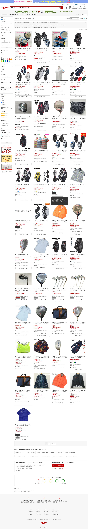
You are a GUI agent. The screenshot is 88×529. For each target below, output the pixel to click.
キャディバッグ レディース (70, 452)
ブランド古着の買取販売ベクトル (58, 333)
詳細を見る (54, 27)
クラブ (29, 491)
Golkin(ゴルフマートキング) (76, 266)
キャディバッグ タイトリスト (71, 456)
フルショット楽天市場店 (21, 160)
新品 (2, 52)
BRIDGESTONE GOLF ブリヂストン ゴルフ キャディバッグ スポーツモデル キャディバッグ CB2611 (78, 256)
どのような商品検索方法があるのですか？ (24, 466)
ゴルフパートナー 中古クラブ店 (58, 127)
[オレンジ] (11, 59)
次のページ (53, 443)
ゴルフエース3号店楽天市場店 (22, 299)
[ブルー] (5, 61)
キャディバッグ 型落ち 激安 (42, 452)
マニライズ (18, 368)
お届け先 (2, 96)
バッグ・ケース (31, 489)
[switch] (11, 108)
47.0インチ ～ (3, 91)
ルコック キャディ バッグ (20, 456)
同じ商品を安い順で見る (41, 62)
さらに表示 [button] (3, 35)
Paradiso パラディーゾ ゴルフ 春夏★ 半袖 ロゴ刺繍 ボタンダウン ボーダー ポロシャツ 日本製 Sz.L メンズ (41, 256)
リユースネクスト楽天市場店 (22, 59)
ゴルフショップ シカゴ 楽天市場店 (59, 94)
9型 (1, 84)
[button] (83, 4)
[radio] (1, 19)
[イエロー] (2, 61)
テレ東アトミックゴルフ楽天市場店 (23, 94)
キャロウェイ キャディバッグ (33, 456)
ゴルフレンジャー (74, 367)
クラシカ (36, 399)
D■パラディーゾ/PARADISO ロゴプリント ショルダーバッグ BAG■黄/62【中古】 (23, 357)
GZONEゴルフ (73, 94)
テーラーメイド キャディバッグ (56, 452)
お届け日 (2, 100)
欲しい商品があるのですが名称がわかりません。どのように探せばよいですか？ (31, 465)
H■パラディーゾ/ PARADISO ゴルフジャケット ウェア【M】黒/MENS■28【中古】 (78, 391)
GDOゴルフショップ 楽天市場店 (76, 60)
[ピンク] (7, 59)
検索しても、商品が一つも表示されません (24, 468)
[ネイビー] (7, 61)
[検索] (62, 7)
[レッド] (9, 59)
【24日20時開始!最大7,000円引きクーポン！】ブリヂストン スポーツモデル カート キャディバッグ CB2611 (77, 152)
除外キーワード (3, 138)
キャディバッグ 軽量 (31, 452)
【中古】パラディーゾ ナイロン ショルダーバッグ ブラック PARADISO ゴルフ (78, 118)
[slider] (1, 42)
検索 (7, 47)
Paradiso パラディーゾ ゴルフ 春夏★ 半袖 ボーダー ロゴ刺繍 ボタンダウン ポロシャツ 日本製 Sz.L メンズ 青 (23, 324)
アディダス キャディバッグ (58, 456)
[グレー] (3, 59)
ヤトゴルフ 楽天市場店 (39, 126)
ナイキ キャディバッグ (46, 456)
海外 (4, 94)
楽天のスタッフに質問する (58, 465)
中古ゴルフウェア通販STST (21, 439)
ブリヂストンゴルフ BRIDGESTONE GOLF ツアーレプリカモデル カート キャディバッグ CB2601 (23, 186)
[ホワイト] (5, 59)
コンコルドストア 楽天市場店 (76, 197)
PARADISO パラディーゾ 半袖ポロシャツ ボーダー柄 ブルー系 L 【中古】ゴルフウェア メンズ (23, 425)
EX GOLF (36, 92)
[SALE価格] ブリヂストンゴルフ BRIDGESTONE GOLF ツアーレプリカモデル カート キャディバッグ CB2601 (60, 186)
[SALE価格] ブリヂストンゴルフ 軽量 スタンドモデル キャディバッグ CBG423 (22, 222)
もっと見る (18, 470)
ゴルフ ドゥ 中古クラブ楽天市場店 (23, 129)
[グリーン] (3, 61)
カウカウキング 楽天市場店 (76, 129)
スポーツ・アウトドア (18, 489)
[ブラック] (2, 59)
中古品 (2, 54)
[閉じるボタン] (85, 23)
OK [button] (66, 200)
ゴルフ (25, 489)
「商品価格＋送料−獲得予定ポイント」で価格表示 (23, 18)
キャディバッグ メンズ (19, 452)
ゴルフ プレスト (55, 264)
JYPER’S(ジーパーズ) (38, 60)
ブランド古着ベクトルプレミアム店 (23, 401)
